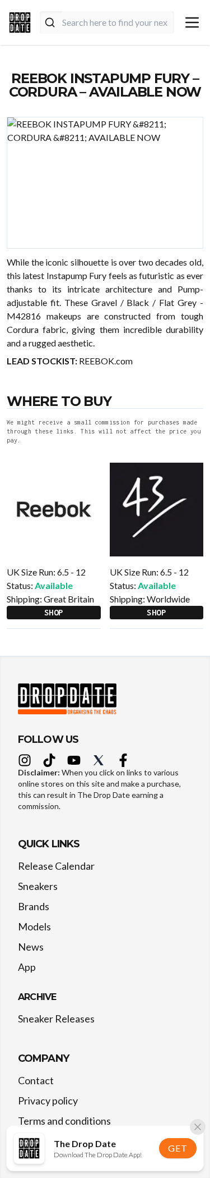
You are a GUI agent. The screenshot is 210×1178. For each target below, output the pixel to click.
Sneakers (38, 886)
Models (34, 926)
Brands (33, 906)
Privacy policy (48, 1100)
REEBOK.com (106, 360)
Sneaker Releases (56, 1018)
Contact (36, 1080)
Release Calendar (56, 866)
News (31, 946)
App (27, 967)
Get (177, 1148)
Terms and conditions (64, 1121)
